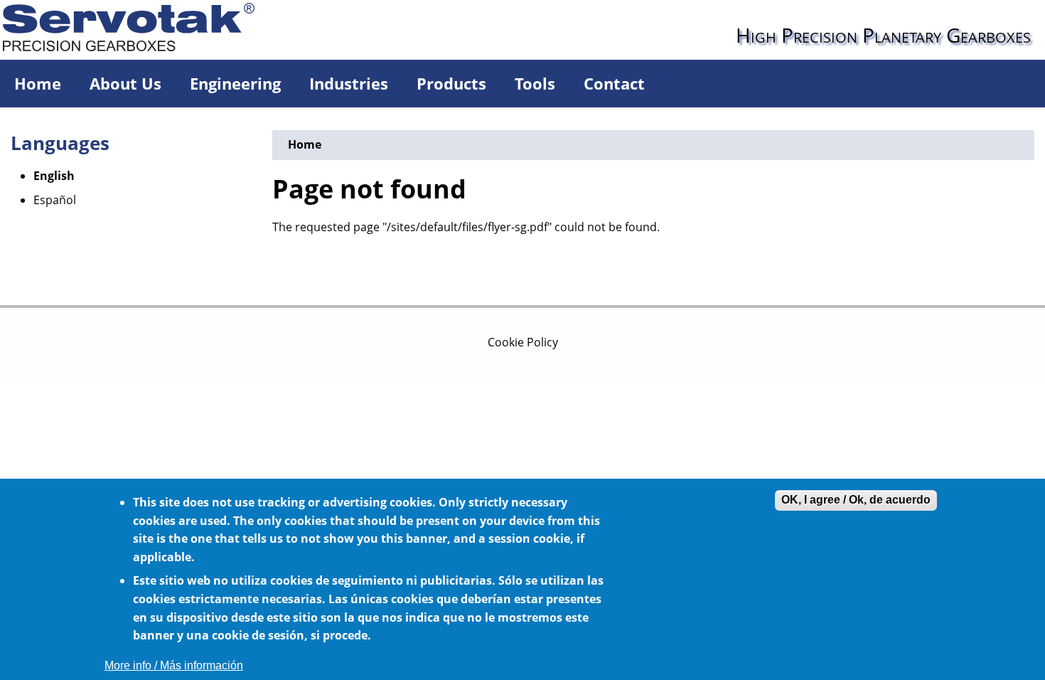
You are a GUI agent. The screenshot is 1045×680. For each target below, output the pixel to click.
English (54, 176)
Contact (614, 83)
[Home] (141, 25)
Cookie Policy (523, 342)
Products (451, 83)
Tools (535, 83)
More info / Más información (173, 665)
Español (54, 200)
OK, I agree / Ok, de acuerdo (856, 500)
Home (37, 83)
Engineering (235, 83)
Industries (348, 83)
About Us (125, 83)
